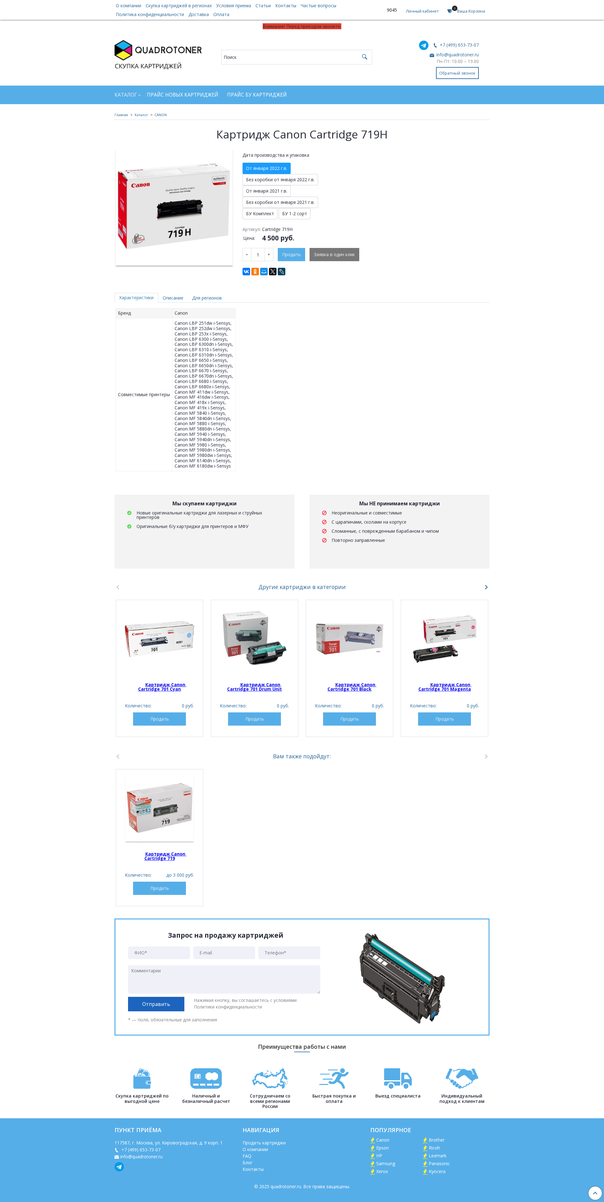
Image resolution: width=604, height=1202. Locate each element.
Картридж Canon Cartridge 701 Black (352, 687)
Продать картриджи (264, 1143)
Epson (382, 1148)
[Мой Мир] (264, 271)
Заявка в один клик (334, 254)
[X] (273, 271)
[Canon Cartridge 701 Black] (349, 639)
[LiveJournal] (281, 271)
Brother (437, 1140)
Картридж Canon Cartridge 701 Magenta (445, 687)
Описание (173, 298)
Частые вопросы (318, 5)
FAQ (247, 1156)
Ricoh (434, 1148)
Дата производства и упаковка (276, 155)
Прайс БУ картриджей (257, 95)
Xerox (382, 1171)
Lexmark (437, 1156)
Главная (121, 114)
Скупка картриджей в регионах (179, 5)
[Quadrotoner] (158, 53)
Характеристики (136, 297)
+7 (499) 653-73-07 (459, 45)
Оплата (221, 14)
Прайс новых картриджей (182, 95)
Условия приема (233, 5)
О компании (128, 5)
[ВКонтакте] (246, 271)
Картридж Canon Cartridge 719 (165, 856)
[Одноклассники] (255, 271)
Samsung (385, 1163)
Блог (248, 1162)
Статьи (263, 5)
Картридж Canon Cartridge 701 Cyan (162, 687)
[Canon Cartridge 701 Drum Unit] (254, 639)
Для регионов (207, 298)
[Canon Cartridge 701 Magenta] (444, 639)
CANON (160, 114)
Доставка (198, 14)
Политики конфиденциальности (228, 1007)
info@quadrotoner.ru (457, 55)
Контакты (285, 5)
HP (379, 1156)
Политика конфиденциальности (150, 14)
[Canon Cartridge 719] (159, 808)
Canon (382, 1140)
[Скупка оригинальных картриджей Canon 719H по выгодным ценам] (174, 208)
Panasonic (439, 1163)
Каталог (126, 95)
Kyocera (437, 1171)
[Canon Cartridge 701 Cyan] (159, 639)
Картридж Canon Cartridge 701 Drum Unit (254, 687)
